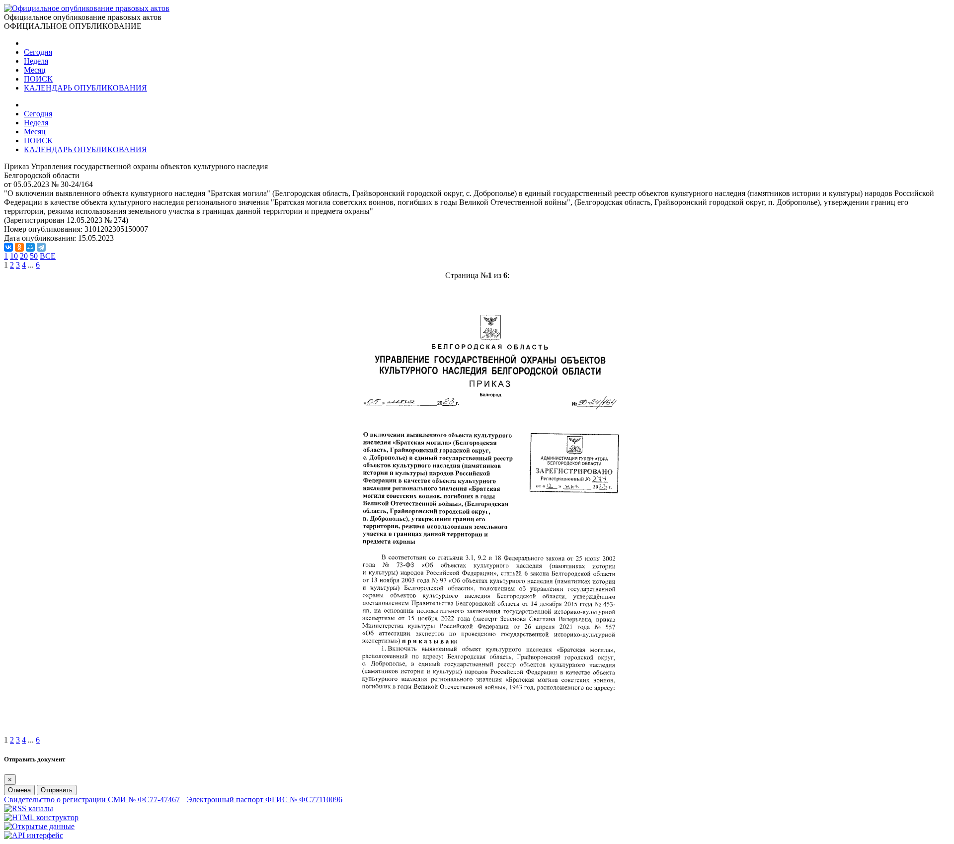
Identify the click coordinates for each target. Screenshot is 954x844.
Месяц (35, 70)
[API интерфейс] (33, 835)
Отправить (57, 790)
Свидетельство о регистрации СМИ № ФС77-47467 (92, 799)
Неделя (36, 61)
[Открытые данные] (39, 826)
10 (14, 256)
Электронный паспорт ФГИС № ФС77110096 (264, 799)
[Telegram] (41, 247)
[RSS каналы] (28, 808)
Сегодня (38, 52)
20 (24, 256)
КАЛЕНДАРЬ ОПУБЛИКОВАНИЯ (85, 88)
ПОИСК (38, 79)
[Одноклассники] (19, 247)
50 (34, 256)
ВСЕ (48, 256)
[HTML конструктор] (41, 817)
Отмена (19, 790)
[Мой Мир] (30, 247)
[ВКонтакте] (8, 247)
